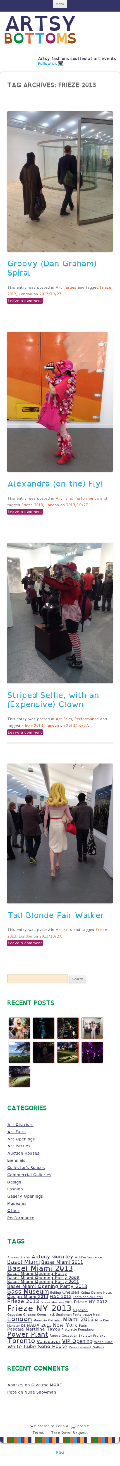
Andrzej (15, 1384)
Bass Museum (28, 1291)
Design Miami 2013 (27, 1296)
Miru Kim (102, 1320)
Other (13, 1210)
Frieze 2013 (32, 505)
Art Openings (21, 1139)
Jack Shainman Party (64, 1314)
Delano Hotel (101, 1292)
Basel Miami (23, 1261)
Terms (38, 1432)
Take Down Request (69, 1432)
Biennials (16, 1160)
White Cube (103, 1342)
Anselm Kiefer (18, 1257)
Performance (87, 498)
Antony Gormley (52, 1256)
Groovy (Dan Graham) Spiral (52, 268)
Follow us (47, 63)
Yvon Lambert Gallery (86, 1347)
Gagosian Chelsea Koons (27, 1314)
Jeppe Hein (91, 1314)
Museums (17, 1203)
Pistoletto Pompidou (78, 1329)
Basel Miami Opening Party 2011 (43, 1281)
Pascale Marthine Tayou (33, 1329)
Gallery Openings (25, 1196)
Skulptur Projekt (92, 1335)
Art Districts (20, 1124)
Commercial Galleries (29, 1174)
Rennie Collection (63, 1335)
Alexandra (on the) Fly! (55, 483)
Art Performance (88, 1257)
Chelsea (71, 1292)
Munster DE (16, 1326)
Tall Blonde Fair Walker (55, 915)
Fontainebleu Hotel (88, 1297)
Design (14, 1182)
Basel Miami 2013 (40, 1268)
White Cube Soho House (37, 1346)
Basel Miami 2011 (62, 1262)
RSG (60, 1452)
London (25, 294)
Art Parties (66, 287)
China (85, 1292)
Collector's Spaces (26, 1167)
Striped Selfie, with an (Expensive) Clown (53, 700)
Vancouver (49, 1341)
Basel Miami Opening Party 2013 (47, 1286)
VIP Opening (77, 1341)
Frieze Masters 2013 (56, 1302)
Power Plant (27, 1334)
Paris (83, 1326)
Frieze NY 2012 (90, 1301)
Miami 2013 (78, 1319)
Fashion (15, 1189)
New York (65, 1325)
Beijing (55, 1292)
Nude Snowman (40, 1392)
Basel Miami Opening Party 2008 (43, 1277)
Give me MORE (46, 1384)
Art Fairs (64, 498)
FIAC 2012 (60, 1296)
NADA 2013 (39, 1325)
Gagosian (80, 1310)
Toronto (21, 1341)
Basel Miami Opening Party (37, 1273)
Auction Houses (23, 1153)
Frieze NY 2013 (39, 1308)
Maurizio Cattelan (47, 1320)
